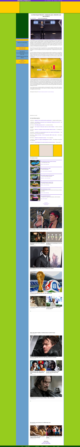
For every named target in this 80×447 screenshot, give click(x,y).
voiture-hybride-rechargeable (47, 171)
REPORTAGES (56, 0)
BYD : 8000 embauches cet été (40, 124)
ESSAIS (52, 0)
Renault (39, 91)
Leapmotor (42, 178)
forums (42, 446)
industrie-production (44, 91)
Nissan (42, 164)
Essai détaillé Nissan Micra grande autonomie (48, 161)
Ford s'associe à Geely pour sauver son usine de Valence (44, 126)
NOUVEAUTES (49, 0)
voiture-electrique (51, 91)
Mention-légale (28, 446)
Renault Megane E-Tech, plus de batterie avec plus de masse (45, 142)
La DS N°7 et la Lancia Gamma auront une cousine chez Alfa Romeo (47, 132)
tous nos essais (46, 442)
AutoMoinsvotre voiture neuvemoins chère (22, 61)
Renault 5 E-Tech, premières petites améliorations (43, 120)
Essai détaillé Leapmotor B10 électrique (47, 175)
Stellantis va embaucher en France (40, 137)
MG (41, 198)
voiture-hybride (44, 198)
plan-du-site (37, 446)
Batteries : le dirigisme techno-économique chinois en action (45, 129)
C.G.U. (22, 446)
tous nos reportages (46, 443)
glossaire (47, 446)
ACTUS (45, 0)
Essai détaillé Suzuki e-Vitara (45, 189)
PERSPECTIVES (60, 0)
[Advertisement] (40, 7)
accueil (58, 446)
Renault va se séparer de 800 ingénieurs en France (43, 139)
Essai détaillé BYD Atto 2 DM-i (46, 168)
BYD (41, 171)
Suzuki (42, 192)
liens (54, 446)
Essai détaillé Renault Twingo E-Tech (47, 182)
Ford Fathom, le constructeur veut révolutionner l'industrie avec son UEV (47, 122)
